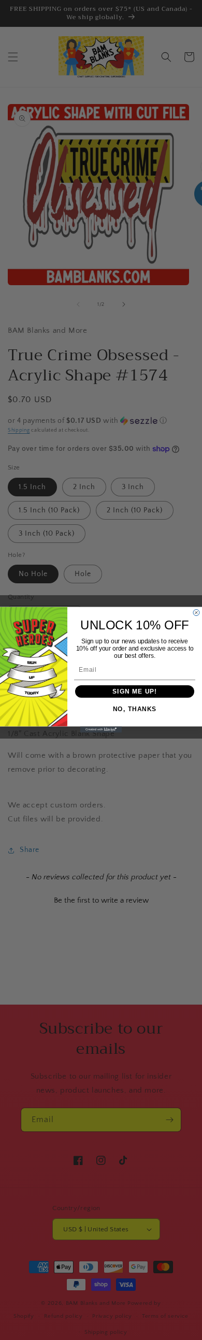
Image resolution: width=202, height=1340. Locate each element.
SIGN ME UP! (134, 692)
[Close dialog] (196, 613)
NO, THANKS (135, 709)
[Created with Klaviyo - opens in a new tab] (101, 730)
